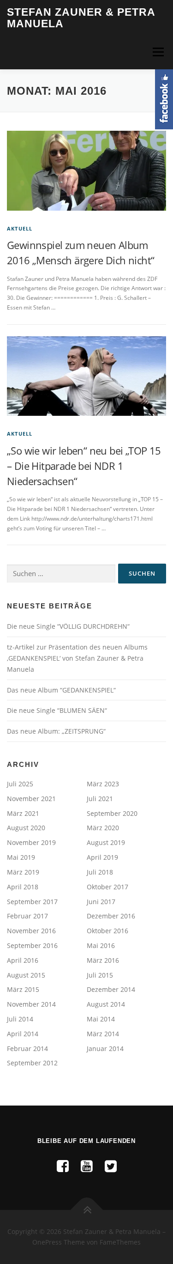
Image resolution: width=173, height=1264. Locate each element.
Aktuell (19, 228)
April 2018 (22, 886)
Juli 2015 (100, 975)
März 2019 (23, 872)
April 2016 (22, 960)
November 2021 (31, 798)
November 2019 (31, 842)
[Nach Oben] (86, 1209)
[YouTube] (87, 1165)
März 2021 (23, 813)
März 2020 (103, 827)
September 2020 (112, 813)
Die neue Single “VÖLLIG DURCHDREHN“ (68, 626)
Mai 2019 (21, 857)
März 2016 (103, 960)
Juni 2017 (101, 901)
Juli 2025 (20, 783)
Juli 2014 (20, 1019)
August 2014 (106, 1004)
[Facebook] (63, 1165)
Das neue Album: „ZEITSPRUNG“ (56, 731)
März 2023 (103, 783)
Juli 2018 (100, 872)
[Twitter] (111, 1165)
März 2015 (23, 989)
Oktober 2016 (107, 930)
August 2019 (106, 842)
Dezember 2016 (111, 916)
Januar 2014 (105, 1048)
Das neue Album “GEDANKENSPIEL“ (61, 690)
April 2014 (22, 1033)
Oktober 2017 (107, 886)
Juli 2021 (100, 798)
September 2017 (32, 901)
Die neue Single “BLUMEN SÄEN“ (57, 710)
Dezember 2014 (111, 989)
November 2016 (31, 930)
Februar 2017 (27, 916)
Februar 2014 (27, 1048)
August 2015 (26, 975)
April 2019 (102, 857)
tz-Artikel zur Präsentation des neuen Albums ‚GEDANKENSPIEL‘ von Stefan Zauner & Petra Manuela (77, 658)
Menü (157, 52)
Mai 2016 (101, 945)
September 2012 (32, 1062)
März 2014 (103, 1033)
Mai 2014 (101, 1019)
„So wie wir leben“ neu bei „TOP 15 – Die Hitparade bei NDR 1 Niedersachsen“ (84, 466)
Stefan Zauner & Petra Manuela (81, 18)
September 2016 (32, 945)
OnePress (47, 1242)
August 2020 (26, 827)
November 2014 (31, 1004)
